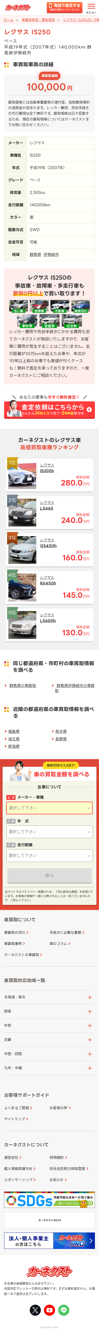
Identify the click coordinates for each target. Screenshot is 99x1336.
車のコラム (58, 943)
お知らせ (56, 1180)
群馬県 (35, 254)
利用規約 (57, 1157)
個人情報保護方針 (18, 1168)
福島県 (14, 731)
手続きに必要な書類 (65, 932)
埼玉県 (14, 739)
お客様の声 (58, 1108)
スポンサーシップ (18, 1180)
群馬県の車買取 (22, 685)
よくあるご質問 (16, 1108)
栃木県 (61, 731)
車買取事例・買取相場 (38, 20)
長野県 (61, 739)
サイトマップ (14, 1119)
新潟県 (14, 746)
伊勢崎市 (51, 254)
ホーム (8, 20)
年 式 (23, 821)
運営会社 (11, 1157)
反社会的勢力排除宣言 (67, 1168)
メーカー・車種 (30, 797)
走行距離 (24, 845)
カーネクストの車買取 (21, 955)
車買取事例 (13, 943)
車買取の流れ (14, 932)
